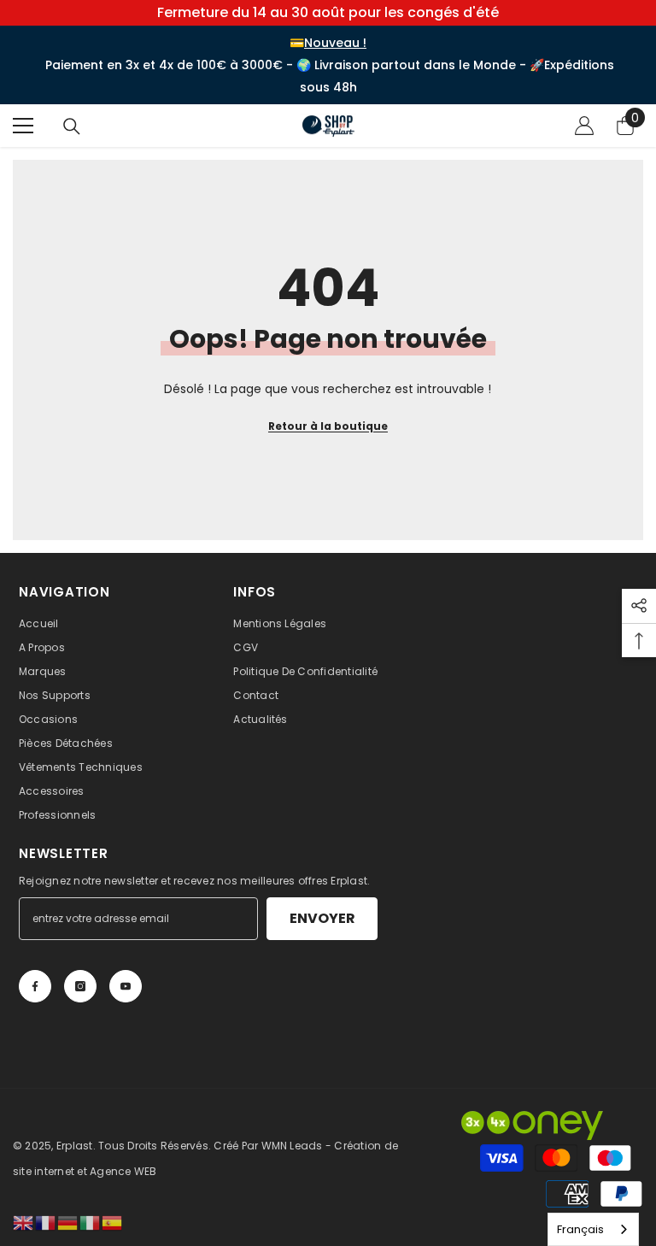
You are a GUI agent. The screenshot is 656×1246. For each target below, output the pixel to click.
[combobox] (593, 1229)
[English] (24, 1222)
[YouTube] (125, 986)
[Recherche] (72, 126)
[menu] (23, 125)
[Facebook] (35, 986)
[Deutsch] (68, 1222)
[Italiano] (90, 1222)
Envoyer (322, 918)
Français (580, 1229)
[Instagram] (80, 986)
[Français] (46, 1222)
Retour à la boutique (328, 426)
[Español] (113, 1222)
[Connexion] (584, 125)
